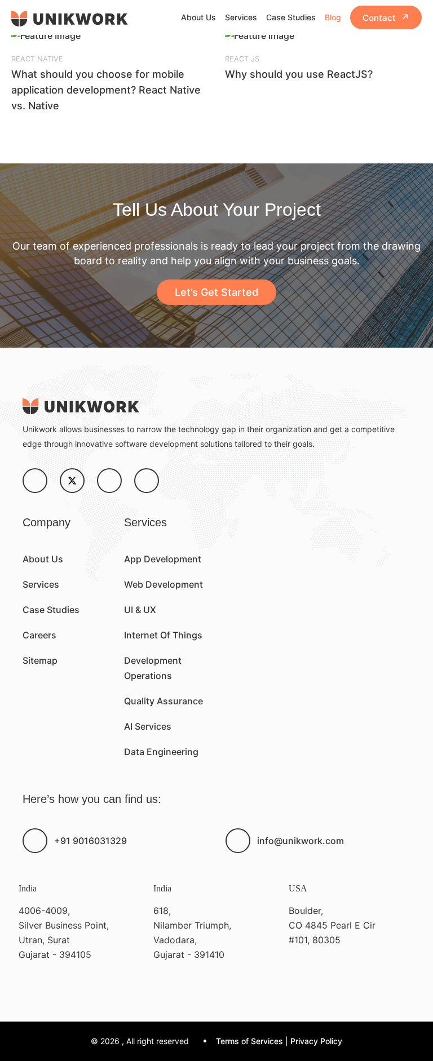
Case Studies (291, 17)
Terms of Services (249, 1041)
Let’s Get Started (216, 292)
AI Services (147, 726)
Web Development (163, 584)
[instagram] (109, 480)
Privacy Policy (316, 1041)
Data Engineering (161, 751)
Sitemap (40, 660)
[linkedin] (146, 480)
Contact (386, 17)
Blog (333, 17)
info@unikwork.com (300, 840)
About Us (198, 17)
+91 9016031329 (90, 840)
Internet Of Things (163, 635)
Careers (39, 635)
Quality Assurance (163, 701)
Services (241, 17)
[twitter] (72, 480)
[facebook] (35, 480)
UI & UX (140, 609)
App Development (162, 559)
